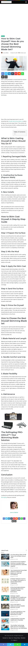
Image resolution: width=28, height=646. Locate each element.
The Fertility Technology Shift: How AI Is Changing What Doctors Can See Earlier (18, 627)
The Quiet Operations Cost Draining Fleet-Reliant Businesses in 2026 (17, 613)
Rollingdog (4, 497)
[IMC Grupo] (6, 2)
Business (2, 36)
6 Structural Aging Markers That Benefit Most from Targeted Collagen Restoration (17, 589)
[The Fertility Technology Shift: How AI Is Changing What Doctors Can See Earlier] (5, 627)
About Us (11, 638)
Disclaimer (23, 638)
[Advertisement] (14, 20)
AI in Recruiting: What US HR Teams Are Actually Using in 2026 (18, 556)
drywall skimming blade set (16, 121)
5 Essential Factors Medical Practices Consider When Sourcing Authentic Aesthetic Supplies (18, 564)
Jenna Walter (6, 52)
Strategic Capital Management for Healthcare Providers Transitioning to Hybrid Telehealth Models (18, 598)
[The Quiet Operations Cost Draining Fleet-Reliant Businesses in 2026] (5, 613)
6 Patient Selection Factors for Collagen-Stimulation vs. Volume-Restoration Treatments (18, 581)
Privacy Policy (17, 638)
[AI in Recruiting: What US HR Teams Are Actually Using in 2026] (5, 557)
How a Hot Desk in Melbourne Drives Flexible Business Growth (17, 606)
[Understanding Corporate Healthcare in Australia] (5, 621)
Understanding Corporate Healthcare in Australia (17, 619)
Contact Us (5, 638)
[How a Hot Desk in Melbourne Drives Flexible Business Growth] (5, 606)
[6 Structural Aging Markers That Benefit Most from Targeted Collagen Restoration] (5, 589)
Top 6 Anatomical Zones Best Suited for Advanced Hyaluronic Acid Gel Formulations (18, 572)
